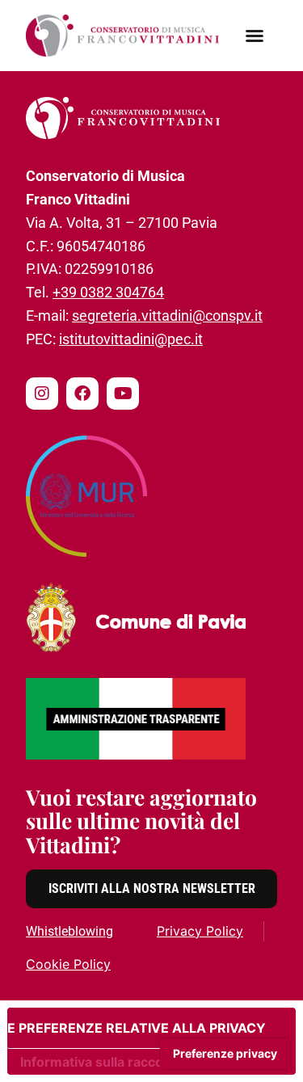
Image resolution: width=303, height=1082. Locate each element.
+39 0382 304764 (108, 292)
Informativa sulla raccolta (99, 1062)
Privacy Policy (200, 931)
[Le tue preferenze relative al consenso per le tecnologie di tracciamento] (225, 1053)
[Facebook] (82, 393)
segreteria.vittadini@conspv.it (167, 315)
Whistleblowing (69, 931)
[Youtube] (123, 393)
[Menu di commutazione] (254, 35)
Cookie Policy (68, 964)
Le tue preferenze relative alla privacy (136, 1028)
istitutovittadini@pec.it (131, 338)
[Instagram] (42, 393)
